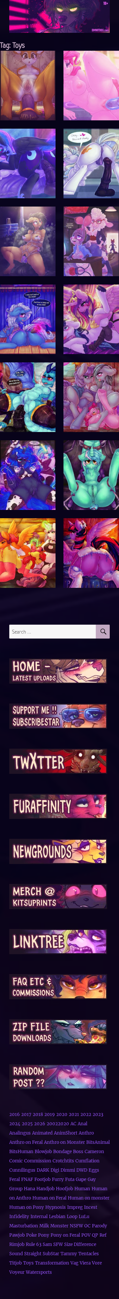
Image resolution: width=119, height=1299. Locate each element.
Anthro (86, 1133)
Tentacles (88, 1254)
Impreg (75, 1207)
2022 (85, 1114)
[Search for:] (52, 631)
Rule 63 (33, 1244)
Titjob (15, 1263)
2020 (61, 1114)
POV (86, 1235)
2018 (38, 1114)
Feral (14, 1179)
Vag (74, 1263)
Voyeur (16, 1272)
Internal (39, 1216)
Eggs (94, 1170)
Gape (81, 1179)
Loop (72, 1216)
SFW (58, 1244)
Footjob (42, 1179)
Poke (31, 1235)
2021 (74, 1114)
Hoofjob (64, 1189)
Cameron (94, 1151)
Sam (47, 1244)
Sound (16, 1254)
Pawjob (17, 1235)
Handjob (45, 1189)
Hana (29, 1189)
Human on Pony (26, 1207)
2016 (14, 1114)
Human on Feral (49, 1198)
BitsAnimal (98, 1142)
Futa (69, 1179)
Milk (44, 1226)
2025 (27, 1124)
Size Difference (80, 1244)
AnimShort (65, 1133)
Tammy (68, 1254)
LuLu (84, 1216)
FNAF (27, 1179)
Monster (59, 1226)
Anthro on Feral (26, 1142)
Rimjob (16, 1244)
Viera (85, 1263)
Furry (58, 1179)
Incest (90, 1207)
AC (73, 1124)
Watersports (39, 1272)
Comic (16, 1161)
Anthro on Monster (64, 1142)
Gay (92, 1179)
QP (95, 1235)
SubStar (51, 1254)
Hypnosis (55, 1207)
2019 (49, 1114)
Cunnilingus (22, 1170)
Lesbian (57, 1216)
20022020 (58, 1124)
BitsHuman (21, 1151)
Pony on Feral (65, 1235)
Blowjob (43, 1151)
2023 (98, 1114)
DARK (43, 1170)
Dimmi (67, 1170)
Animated (42, 1133)
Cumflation (87, 1161)
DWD (81, 1170)
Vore (97, 1263)
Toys (28, 1263)
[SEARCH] (103, 632)
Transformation (52, 1263)
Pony (43, 1235)
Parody (99, 1226)
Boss (78, 1151)
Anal (82, 1124)
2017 (26, 1114)
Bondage (62, 1151)
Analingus (20, 1133)
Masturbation (23, 1226)
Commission (37, 1161)
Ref (102, 1235)
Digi (55, 1170)
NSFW (76, 1226)
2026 (39, 1124)
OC (87, 1226)
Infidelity (19, 1216)
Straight (32, 1254)
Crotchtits (63, 1161)
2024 (14, 1124)
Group (15, 1189)
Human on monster (88, 1198)
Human (82, 1189)
